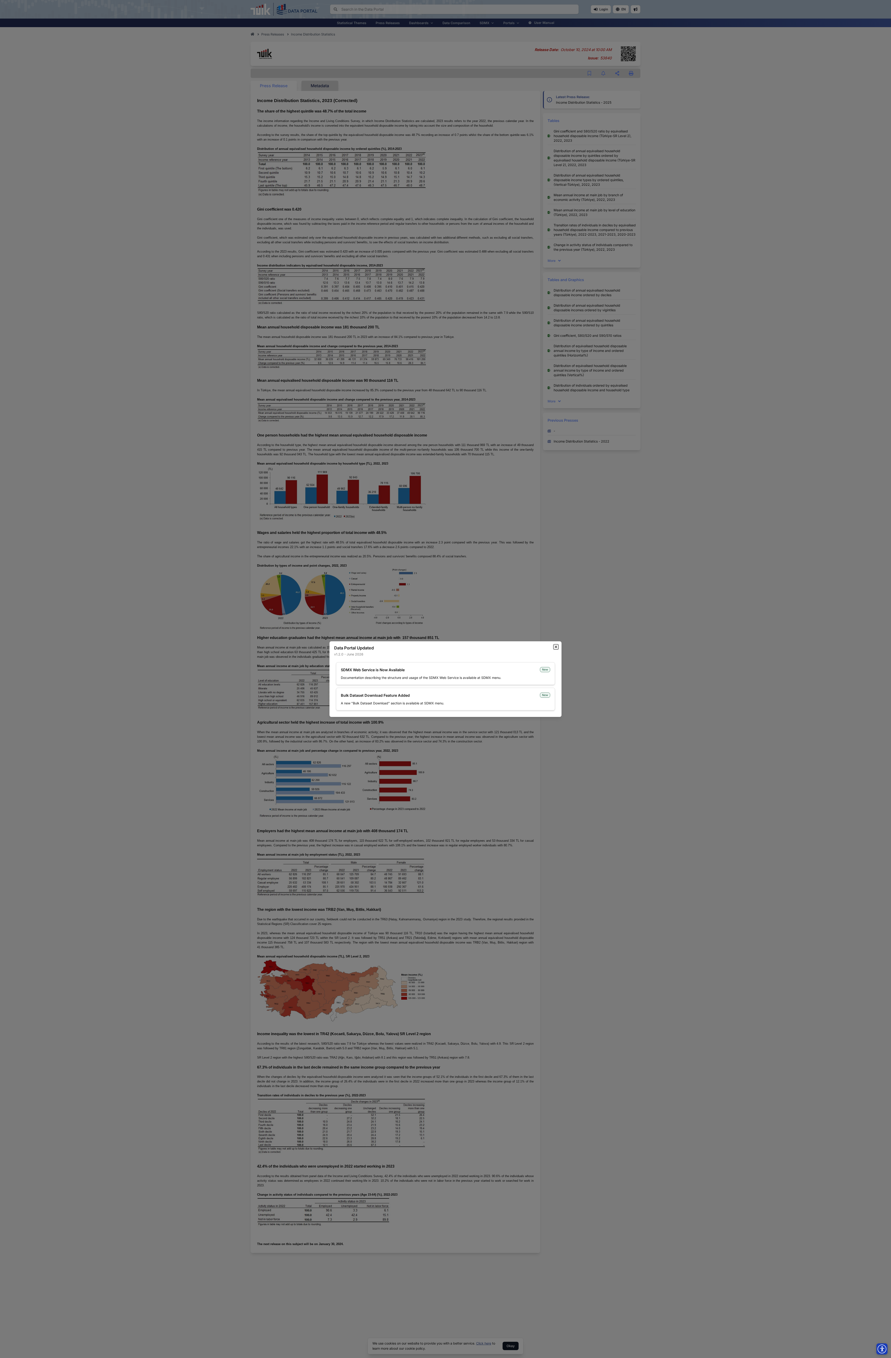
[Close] (556, 647)
